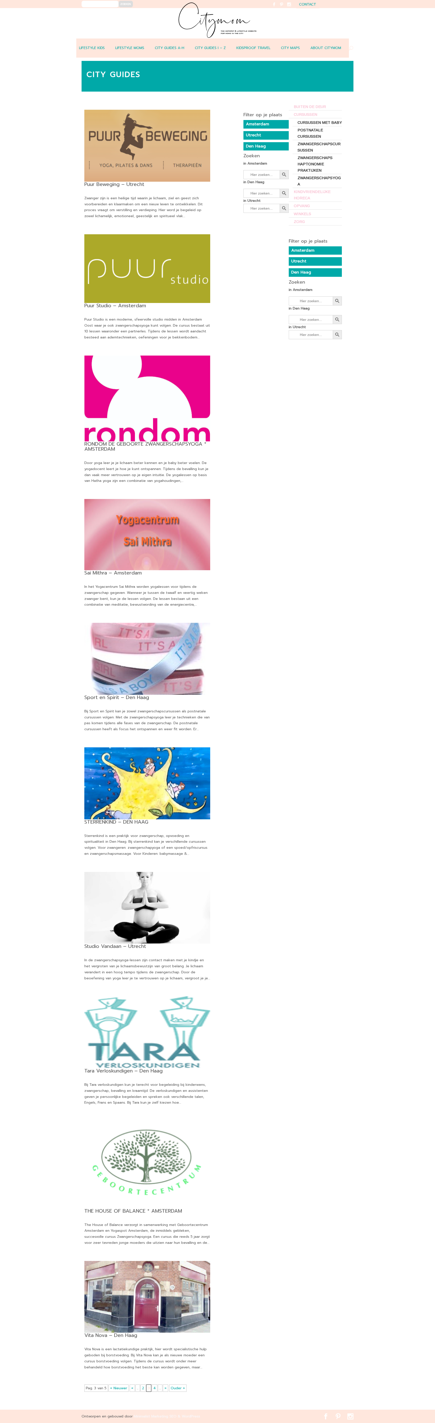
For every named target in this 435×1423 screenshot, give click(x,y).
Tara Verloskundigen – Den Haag (123, 1070)
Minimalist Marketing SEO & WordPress (167, 1416)
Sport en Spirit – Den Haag (116, 697)
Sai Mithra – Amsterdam (113, 572)
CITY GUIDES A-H (169, 48)
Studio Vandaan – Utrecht (115, 946)
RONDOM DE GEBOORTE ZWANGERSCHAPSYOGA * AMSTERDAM (145, 446)
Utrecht (298, 261)
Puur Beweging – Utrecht (114, 184)
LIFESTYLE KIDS (92, 48)
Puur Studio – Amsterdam (115, 305)
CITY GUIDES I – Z (210, 48)
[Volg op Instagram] (292, 8)
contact (307, 5)
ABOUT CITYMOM (325, 48)
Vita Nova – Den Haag (110, 1335)
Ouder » (178, 1388)
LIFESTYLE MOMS (129, 48)
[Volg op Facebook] (277, 8)
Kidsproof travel (253, 48)
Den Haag (301, 272)
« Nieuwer (118, 1388)
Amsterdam (302, 250)
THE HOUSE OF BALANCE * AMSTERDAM (133, 1211)
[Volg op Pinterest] (285, 8)
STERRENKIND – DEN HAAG (116, 822)
